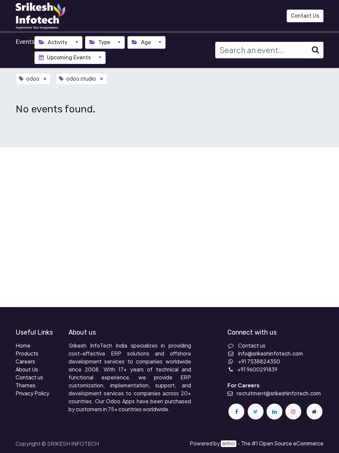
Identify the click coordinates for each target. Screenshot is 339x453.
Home (23, 345)
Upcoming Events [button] (69, 57)
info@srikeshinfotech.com (270, 353)
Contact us (29, 377)
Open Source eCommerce (291, 443)
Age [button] (146, 42)
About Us (27, 369)
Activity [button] (57, 42)
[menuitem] (82, 16)
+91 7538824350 (259, 361)
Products (27, 353)
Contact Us (305, 16)
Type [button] (104, 42)
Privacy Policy (32, 393)
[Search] (315, 50)
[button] (270, 16)
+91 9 (243, 369)
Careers (25, 361)
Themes (25, 385)
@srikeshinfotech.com (293, 393)
